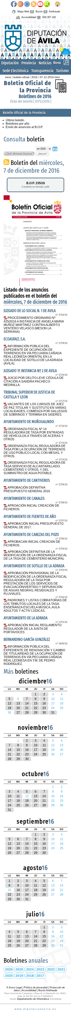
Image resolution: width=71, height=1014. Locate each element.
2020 (9, 976)
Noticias (45, 63)
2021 (61, 969)
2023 (40, 969)
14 (27, 703)
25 (44, 754)
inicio (8, 77)
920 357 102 (49, 17)
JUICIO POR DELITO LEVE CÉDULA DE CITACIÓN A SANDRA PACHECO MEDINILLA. (34, 381)
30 (44, 712)
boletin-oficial (21, 77)
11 (44, 745)
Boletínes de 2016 (35, 96)
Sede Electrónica (15, 70)
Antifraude (54, 11)
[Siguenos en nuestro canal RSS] (33, 4)
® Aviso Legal (14, 987)
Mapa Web (23, 11)
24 (35, 754)
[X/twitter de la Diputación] (27, 4)
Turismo (62, 70)
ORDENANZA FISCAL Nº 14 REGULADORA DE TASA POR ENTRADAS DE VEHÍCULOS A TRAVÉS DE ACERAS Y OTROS (34, 434)
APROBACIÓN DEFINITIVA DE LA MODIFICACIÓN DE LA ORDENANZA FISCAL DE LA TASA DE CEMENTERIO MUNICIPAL (35, 555)
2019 (19, 976)
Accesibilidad (28, 17)
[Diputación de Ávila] (35, 53)
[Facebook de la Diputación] (13, 4)
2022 (51, 969)
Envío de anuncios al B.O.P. (24, 127)
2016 (34, 77)
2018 (30, 976)
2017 (40, 976)
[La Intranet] (57, 4)
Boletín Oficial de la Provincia (27, 86)
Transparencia (42, 70)
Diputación (10, 63)
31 (53, 712)
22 (35, 708)
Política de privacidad (36, 987)
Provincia (28, 63)
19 (9, 708)
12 (9, 703)
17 (35, 749)
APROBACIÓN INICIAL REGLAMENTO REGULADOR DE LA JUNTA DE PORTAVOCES (32, 628)
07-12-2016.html (50, 77)
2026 (9, 969)
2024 (30, 969)
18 (44, 749)
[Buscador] (47, 4)
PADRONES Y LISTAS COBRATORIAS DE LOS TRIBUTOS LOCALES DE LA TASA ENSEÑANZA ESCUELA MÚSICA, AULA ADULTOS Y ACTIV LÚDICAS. (35, 605)
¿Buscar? (42, 154)
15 (35, 703)
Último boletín (15, 120)
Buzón (39, 11)
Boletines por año (17, 123)
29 (35, 712)
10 (35, 745)
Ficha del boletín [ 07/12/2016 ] (30, 101)
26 (27, 805)
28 (27, 712)
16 (44, 703)
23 (44, 708)
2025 (19, 969)
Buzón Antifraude (47, 990)
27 (18, 712)
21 (27, 708)
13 (18, 703)
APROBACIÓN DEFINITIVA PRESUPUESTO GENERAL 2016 (27, 489)
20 (18, 708)
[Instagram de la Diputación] (20, 4)
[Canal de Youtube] (40, 4)
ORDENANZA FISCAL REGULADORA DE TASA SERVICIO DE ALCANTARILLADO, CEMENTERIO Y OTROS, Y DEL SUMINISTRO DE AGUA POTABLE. (35, 468)
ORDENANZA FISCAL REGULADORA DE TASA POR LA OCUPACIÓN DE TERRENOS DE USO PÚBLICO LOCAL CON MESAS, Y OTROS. (35, 451)
